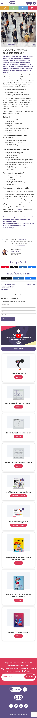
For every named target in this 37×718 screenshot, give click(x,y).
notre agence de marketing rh (11, 219)
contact (17, 689)
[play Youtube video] (18, 335)
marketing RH (19, 209)
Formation (23, 8)
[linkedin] (21, 706)
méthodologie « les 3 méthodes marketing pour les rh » (18, 223)
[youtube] (26, 706)
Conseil (4, 8)
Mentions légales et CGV (18, 714)
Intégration (14, 8)
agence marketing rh (9, 228)
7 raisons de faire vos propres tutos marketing (8, 286)
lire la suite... (22, 245)
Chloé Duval (15, 251)
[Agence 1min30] (12, 2)
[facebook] (11, 706)
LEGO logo (31, 284)
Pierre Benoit (13, 44)
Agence (32, 8)
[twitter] (16, 706)
